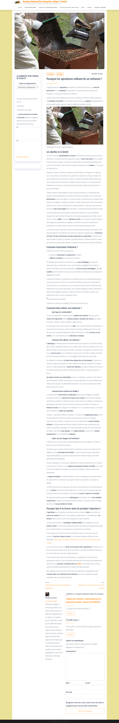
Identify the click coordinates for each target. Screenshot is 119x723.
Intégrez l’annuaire (100, 7)
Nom (68, 683)
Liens (82, 7)
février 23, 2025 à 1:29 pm (70, 623)
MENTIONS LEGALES (23, 157)
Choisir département (30, 7)
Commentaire (71, 651)
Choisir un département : (28, 83)
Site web (69, 692)
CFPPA (79, 563)
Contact (89, 7)
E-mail (88, 683)
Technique (60, 74)
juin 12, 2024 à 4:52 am (69, 605)
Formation (51, 74)
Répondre (70, 613)
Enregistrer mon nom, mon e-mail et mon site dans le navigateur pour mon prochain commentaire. (85, 704)
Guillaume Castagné (52, 83)
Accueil (20, 7)
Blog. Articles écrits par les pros (69, 7)
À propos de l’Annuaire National (48, 7)
